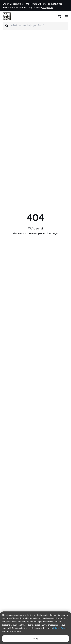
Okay (35, 638)
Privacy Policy (60, 628)
